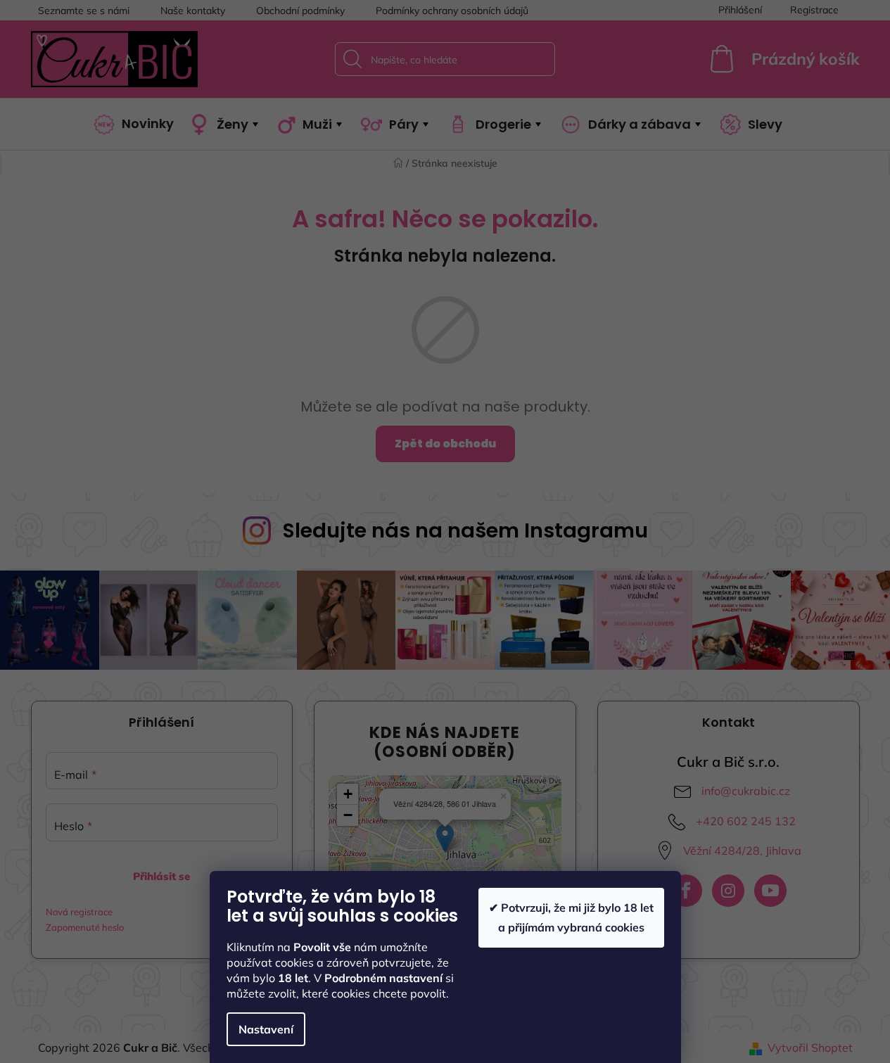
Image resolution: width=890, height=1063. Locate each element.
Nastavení (266, 1029)
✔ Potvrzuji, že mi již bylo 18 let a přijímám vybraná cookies (571, 917)
